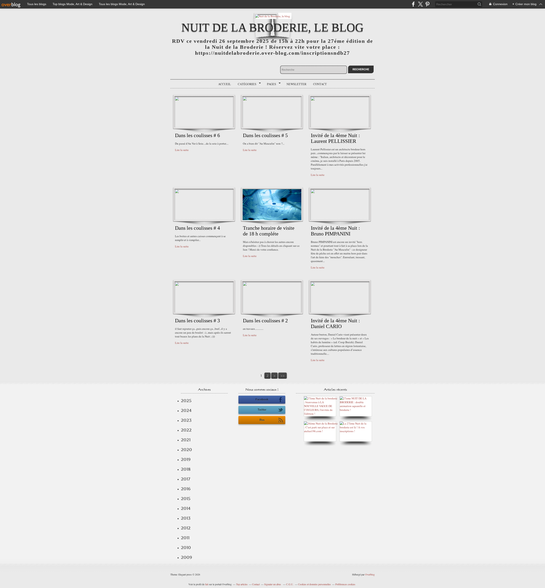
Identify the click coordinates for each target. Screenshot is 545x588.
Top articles (242, 584)
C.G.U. (290, 584)
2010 (186, 547)
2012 (186, 528)
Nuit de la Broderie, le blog (272, 27)
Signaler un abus (273, 584)
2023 (186, 420)
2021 (186, 439)
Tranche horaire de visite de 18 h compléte (268, 231)
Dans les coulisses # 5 (265, 135)
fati (206, 584)
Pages (270, 84)
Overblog (370, 574)
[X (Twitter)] (420, 4)
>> (282, 376)
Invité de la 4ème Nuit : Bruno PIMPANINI (335, 231)
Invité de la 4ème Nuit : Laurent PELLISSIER (335, 138)
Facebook (261, 399)
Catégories (245, 84)
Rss (262, 420)
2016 (186, 488)
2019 (186, 459)
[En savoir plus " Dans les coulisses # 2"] (272, 312)
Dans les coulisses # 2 (265, 320)
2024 (186, 410)
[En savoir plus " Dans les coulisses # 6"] (204, 126)
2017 (185, 479)
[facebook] (413, 4)
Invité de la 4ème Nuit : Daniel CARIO (335, 323)
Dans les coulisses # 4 (197, 228)
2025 (186, 400)
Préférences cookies (345, 584)
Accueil (224, 84)
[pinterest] (427, 4)
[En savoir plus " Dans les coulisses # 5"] (272, 126)
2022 (186, 430)
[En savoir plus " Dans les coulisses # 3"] (204, 312)
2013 (186, 518)
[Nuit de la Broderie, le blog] (272, 16)
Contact (320, 84)
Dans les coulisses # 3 (197, 320)
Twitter (262, 409)
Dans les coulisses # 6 (197, 135)
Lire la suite (182, 150)
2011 (185, 537)
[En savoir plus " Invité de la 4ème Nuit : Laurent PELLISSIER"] (340, 126)
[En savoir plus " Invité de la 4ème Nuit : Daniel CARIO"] (340, 312)
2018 (186, 469)
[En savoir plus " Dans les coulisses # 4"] (204, 219)
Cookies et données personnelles (314, 584)
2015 (186, 498)
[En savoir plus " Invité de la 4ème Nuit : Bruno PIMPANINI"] (340, 219)
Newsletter (296, 84)
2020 (186, 449)
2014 (186, 508)
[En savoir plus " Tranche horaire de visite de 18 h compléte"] (272, 219)
